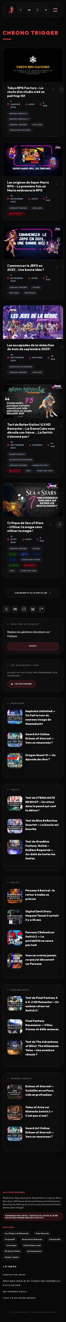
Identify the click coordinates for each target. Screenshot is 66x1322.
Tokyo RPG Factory (20, 130)
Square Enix (20, 990)
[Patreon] (41, 609)
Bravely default (18, 114)
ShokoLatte (54, 1239)
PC (26, 554)
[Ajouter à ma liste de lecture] (53, 89)
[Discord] (15, 609)
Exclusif (37, 125)
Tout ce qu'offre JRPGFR (19, 1298)
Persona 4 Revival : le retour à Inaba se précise (40, 895)
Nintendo (17, 213)
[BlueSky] (32, 609)
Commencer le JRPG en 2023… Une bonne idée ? (25, 268)
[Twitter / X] (6, 609)
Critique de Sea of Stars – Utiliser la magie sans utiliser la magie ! (25, 527)
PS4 (37, 554)
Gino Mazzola (42, 1233)
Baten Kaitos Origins (21, 367)
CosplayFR (10, 1239)
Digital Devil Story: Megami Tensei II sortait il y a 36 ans (42, 916)
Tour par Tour (45, 471)
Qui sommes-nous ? (15, 1292)
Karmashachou (34, 1251)
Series (15, 565)
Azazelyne (11, 1245)
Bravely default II (19, 119)
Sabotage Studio (31, 560)
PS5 (13, 560)
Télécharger (23, 684)
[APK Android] (29, 10)
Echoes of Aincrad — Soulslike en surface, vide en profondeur (39, 1090)
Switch (16, 471)
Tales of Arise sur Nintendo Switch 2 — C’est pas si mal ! (39, 1111)
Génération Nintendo (32, 1239)
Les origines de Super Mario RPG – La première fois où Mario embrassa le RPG (28, 186)
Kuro (31, 104)
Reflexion (30, 293)
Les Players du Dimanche (17, 1233)
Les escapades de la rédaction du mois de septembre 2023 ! (30, 347)
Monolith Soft (40, 465)
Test (28, 471)
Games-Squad (11, 1257)
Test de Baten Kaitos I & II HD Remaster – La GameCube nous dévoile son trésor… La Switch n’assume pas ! (31, 430)
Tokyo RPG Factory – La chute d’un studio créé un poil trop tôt (26, 92)
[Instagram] (23, 609)
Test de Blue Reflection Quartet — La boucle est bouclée (42, 825)
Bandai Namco (17, 454)
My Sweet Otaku (12, 1251)
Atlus (15, 882)
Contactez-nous (14, 1275)
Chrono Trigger (18, 125)
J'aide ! (33, 646)
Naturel (37, 357)
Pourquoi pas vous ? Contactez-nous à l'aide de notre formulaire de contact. (31, 1216)
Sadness (37, 445)
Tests (15, 789)
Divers (36, 287)
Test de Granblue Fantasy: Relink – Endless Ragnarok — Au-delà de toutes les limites (40, 850)
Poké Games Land (32, 1245)
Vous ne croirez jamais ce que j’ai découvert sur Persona (40, 960)
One (14, 554)
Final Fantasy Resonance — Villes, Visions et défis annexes (42, 1025)
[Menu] (55, 10)
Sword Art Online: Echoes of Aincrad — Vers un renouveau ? (39, 738)
